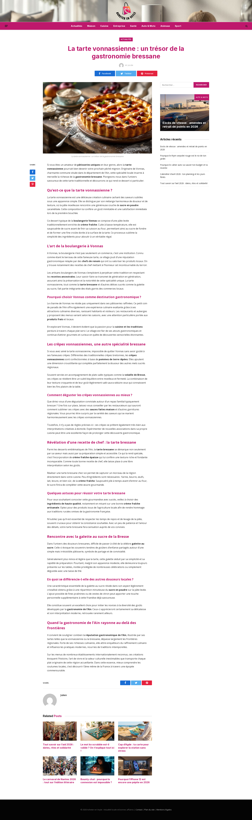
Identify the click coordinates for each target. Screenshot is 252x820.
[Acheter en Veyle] (126, 11)
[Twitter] (32, 178)
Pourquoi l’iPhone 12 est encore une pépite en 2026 (134, 781)
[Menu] (6, 26)
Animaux (165, 26)
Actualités (76, 26)
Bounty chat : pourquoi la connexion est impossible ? (96, 781)
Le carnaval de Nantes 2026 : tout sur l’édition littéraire (59, 781)
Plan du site (149, 809)
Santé (133, 26)
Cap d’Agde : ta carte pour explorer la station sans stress (133, 747)
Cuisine (104, 26)
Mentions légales (164, 809)
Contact (139, 809)
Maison (91, 26)
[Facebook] (32, 172)
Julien (63, 695)
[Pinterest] (32, 184)
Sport (178, 26)
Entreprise (119, 26)
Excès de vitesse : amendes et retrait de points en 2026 (184, 124)
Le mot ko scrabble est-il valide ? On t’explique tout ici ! (97, 747)
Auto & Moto (148, 26)
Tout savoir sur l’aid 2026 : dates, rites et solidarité (58, 746)
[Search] (246, 26)
